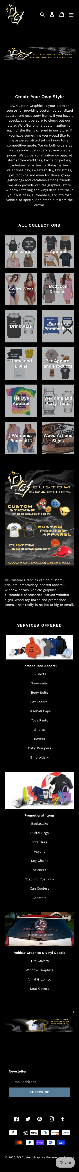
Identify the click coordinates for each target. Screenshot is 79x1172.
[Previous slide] (10, 1046)
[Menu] (71, 14)
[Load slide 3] (44, 1047)
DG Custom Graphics (31, 1157)
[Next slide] (68, 1046)
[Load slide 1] (36, 1047)
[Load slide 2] (40, 1047)
